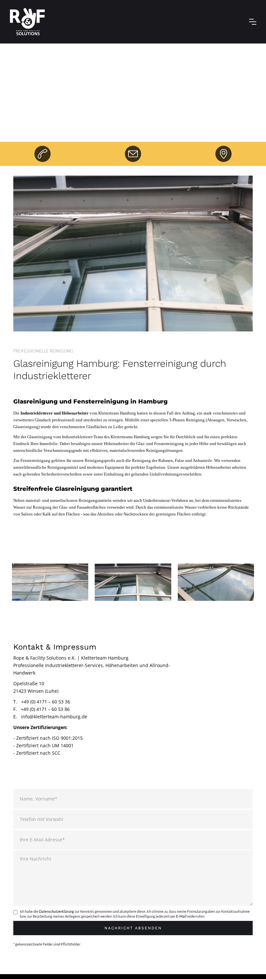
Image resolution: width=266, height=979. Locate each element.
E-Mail (181, 916)
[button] (252, 22)
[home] (27, 21)
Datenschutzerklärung (56, 911)
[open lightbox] (50, 582)
